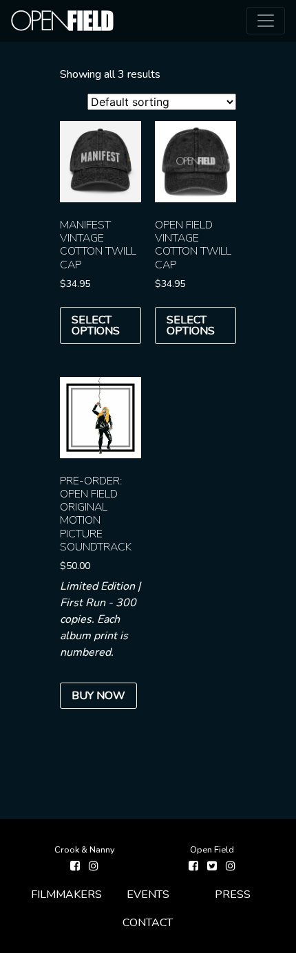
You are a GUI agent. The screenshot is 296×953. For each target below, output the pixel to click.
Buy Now (98, 695)
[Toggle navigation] (265, 20)
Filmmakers (66, 894)
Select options (96, 325)
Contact (148, 922)
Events (148, 894)
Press (233, 894)
